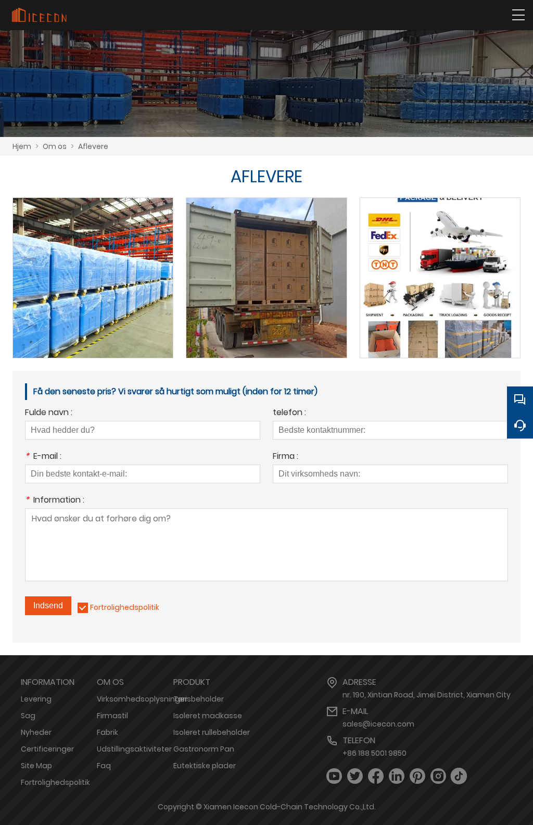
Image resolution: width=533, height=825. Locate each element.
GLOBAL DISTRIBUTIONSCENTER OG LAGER (92, 265)
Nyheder (36, 732)
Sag (28, 715)
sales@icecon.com (378, 724)
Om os (55, 146)
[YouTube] (334, 776)
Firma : (285, 457)
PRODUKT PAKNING (439, 265)
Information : (54, 501)
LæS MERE (93, 288)
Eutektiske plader (204, 765)
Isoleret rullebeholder (211, 732)
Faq (104, 765)
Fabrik (107, 732)
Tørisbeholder (198, 699)
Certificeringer (47, 749)
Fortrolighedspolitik (124, 607)
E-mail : (43, 457)
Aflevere (93, 146)
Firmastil (112, 715)
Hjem (21, 146)
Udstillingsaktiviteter (134, 749)
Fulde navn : (48, 413)
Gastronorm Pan (203, 749)
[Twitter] (355, 776)
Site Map (36, 765)
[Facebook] (375, 776)
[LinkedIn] (396, 776)
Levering (36, 699)
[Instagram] (438, 776)
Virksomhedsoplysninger (142, 699)
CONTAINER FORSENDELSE (266, 265)
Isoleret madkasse (207, 715)
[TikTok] (459, 776)
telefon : (289, 413)
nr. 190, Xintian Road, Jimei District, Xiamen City (426, 695)
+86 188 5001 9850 (374, 753)
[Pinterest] (417, 776)
